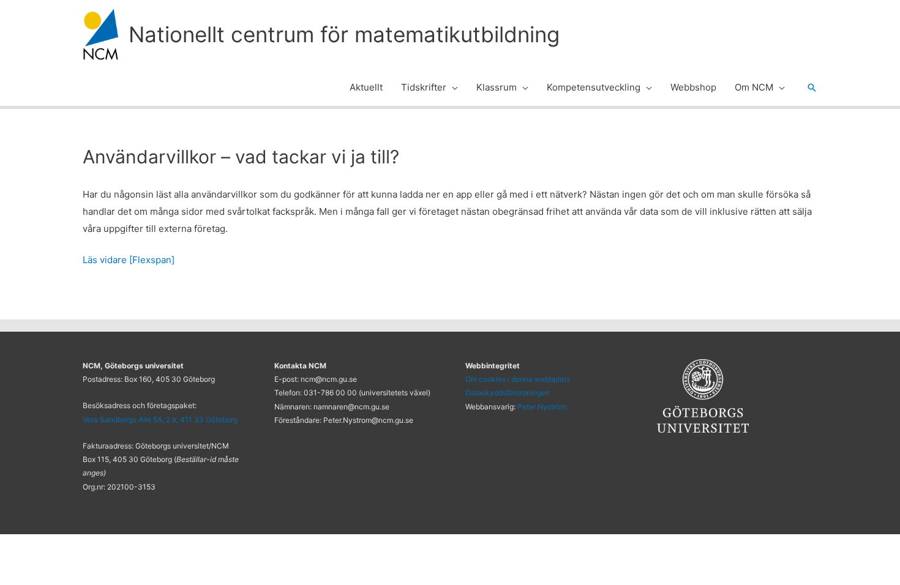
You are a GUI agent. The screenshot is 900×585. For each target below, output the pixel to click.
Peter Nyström (541, 406)
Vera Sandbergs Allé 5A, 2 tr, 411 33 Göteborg (160, 419)
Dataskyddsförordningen (507, 392)
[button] (452, 87)
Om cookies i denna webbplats (517, 379)
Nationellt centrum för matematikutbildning (344, 34)
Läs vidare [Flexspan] (128, 260)
